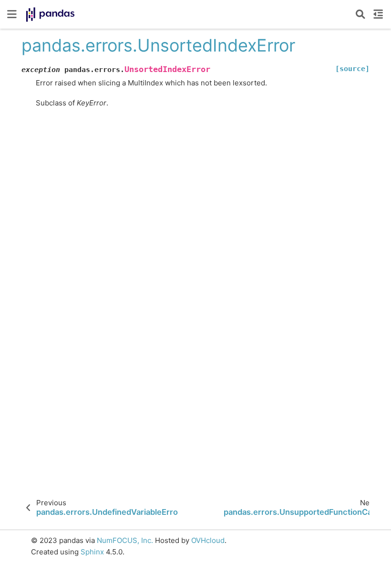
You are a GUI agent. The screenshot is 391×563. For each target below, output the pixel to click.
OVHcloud (208, 540)
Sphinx (92, 551)
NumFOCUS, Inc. (125, 540)
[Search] (360, 14)
